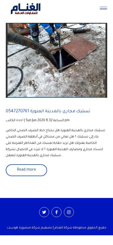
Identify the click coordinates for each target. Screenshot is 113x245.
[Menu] (103, 8)
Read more (26, 170)
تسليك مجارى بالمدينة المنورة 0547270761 (48, 111)
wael (19, 120)
